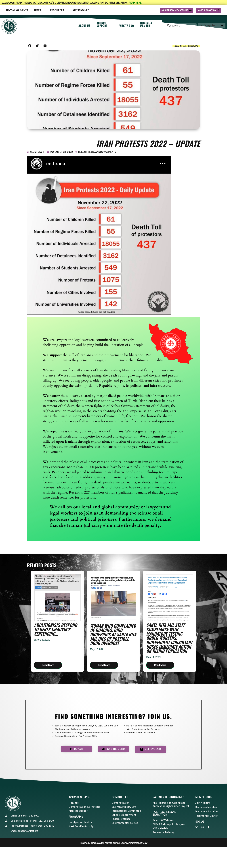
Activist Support (80, 797)
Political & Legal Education (164, 813)
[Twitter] (196, 827)
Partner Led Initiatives (168, 797)
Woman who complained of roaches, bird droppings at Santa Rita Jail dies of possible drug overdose (113, 634)
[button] (29, 45)
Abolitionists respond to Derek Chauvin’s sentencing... (55, 629)
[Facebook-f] (208, 827)
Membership (203, 797)
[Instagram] (202, 827)
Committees (120, 797)
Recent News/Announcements (97, 151)
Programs (76, 816)
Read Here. (135, 2)
